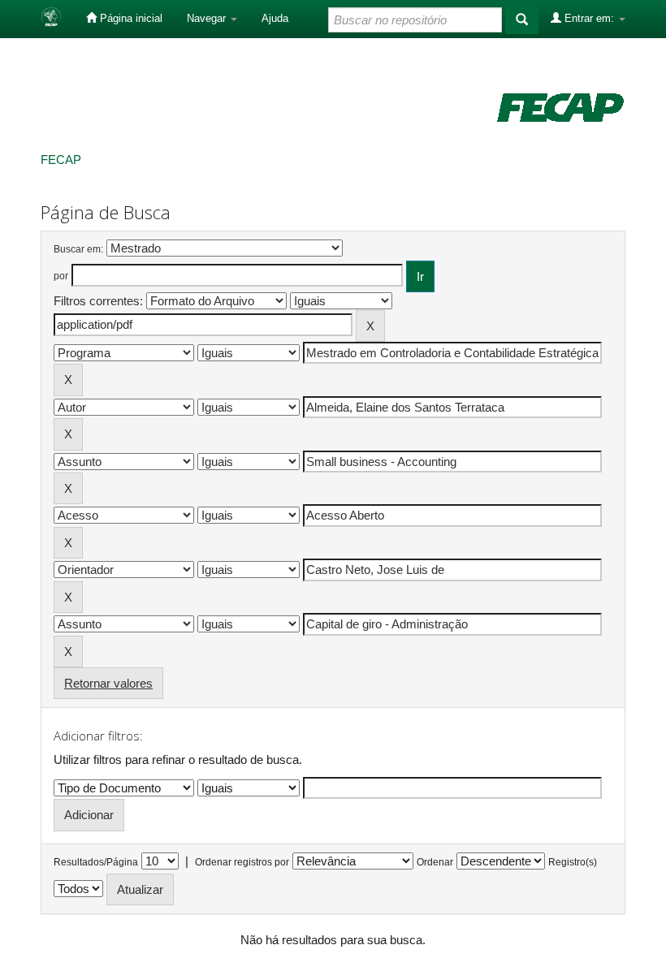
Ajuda (275, 18)
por (61, 276)
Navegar (208, 18)
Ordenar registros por (242, 862)
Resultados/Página (96, 862)
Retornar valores (108, 683)
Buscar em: (78, 249)
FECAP (61, 159)
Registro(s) (572, 862)
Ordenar (435, 862)
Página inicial (129, 18)
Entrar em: (589, 18)
